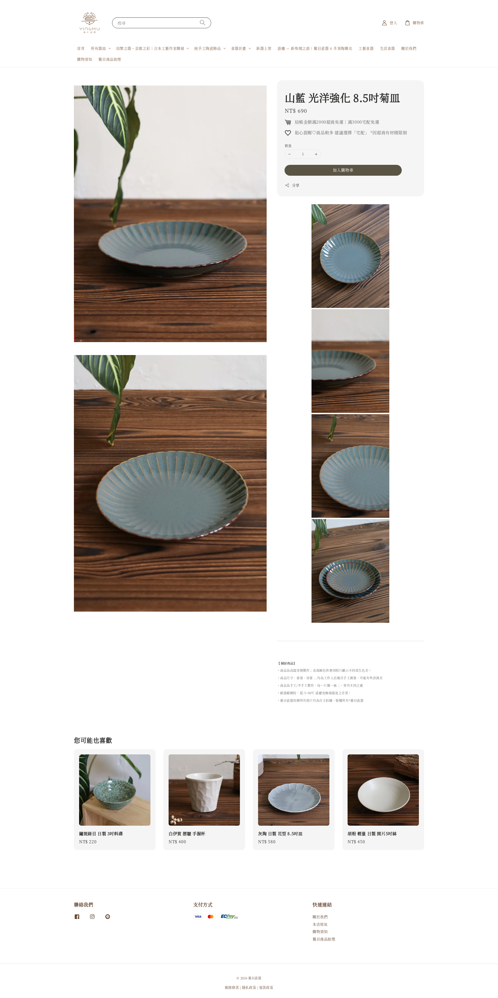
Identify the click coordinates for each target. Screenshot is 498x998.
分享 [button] (296, 185)
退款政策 (266, 987)
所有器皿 (98, 48)
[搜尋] (202, 23)
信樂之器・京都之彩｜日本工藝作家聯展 (150, 48)
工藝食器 (366, 48)
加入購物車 (343, 170)
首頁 (81, 48)
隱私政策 (249, 987)
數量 (288, 145)
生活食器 (387, 48)
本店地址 (320, 924)
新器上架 (263, 48)
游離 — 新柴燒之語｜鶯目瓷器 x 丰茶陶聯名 (315, 48)
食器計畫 (238, 48)
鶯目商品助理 (109, 59)
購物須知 (84, 59)
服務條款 (232, 987)
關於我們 (408, 48)
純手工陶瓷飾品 (207, 48)
